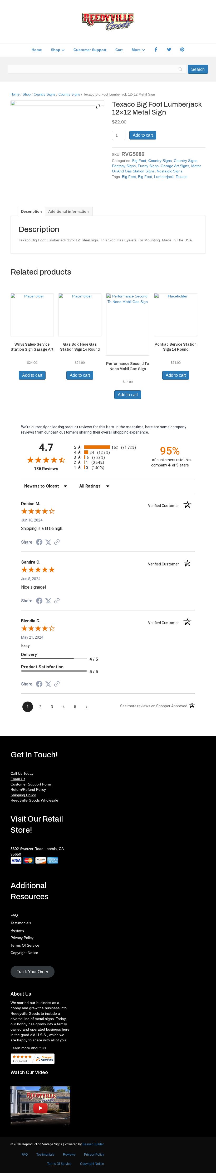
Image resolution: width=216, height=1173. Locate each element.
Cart (119, 50)
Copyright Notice (24, 953)
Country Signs (44, 94)
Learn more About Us (28, 1048)
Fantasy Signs (124, 166)
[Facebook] (156, 50)
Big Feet (129, 177)
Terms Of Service (25, 945)
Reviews (17, 930)
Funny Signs (148, 166)
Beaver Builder (93, 1144)
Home (37, 50)
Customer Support (89, 50)
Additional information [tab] (68, 211)
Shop (55, 50)
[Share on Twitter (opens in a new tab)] (48, 542)
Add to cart (143, 135)
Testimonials (21, 923)
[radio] (108, 447)
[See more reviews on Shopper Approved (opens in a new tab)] (57, 542)
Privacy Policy (22, 938)
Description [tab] (31, 211)
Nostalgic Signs (169, 171)
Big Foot (139, 160)
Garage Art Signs (175, 166)
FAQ (14, 915)
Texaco (182, 177)
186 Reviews (52, 468)
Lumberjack (164, 177)
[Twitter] (169, 50)
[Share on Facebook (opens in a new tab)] (39, 543)
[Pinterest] (182, 50)
